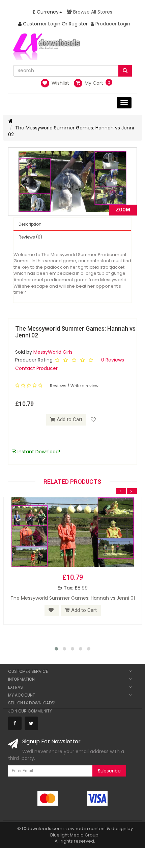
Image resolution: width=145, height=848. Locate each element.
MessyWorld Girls (52, 352)
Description (30, 224)
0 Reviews (112, 359)
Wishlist (59, 83)
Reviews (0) (30, 237)
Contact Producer (36, 368)
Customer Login (41, 23)
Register (78, 23)
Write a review (84, 386)
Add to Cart (69, 419)
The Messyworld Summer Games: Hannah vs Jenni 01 (72, 598)
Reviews (58, 386)
